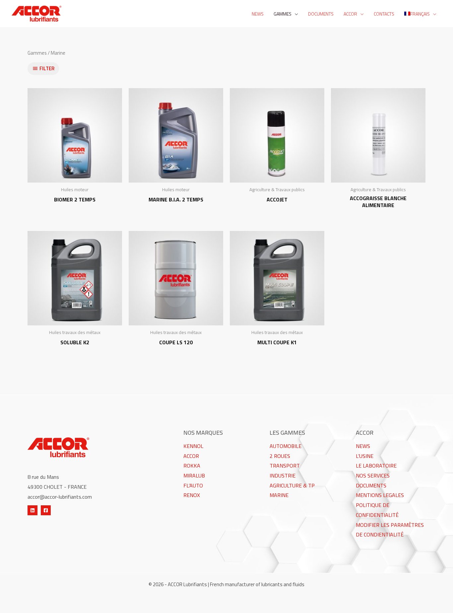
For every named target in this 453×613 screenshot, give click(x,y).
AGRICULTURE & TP (292, 485)
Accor (350, 13)
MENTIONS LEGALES (380, 495)
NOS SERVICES (373, 475)
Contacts (384, 13)
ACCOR (191, 456)
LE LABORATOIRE (376, 466)
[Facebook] (46, 510)
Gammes (282, 13)
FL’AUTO (193, 485)
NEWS (363, 446)
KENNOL (193, 446)
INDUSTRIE (282, 475)
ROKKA (191, 466)
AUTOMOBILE (285, 446)
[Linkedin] (32, 510)
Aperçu (75, 177)
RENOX (191, 495)
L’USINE (364, 456)
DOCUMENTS (371, 485)
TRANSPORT (285, 466)
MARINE (279, 495)
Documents (321, 13)
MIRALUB (194, 475)
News (258, 13)
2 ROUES (280, 456)
